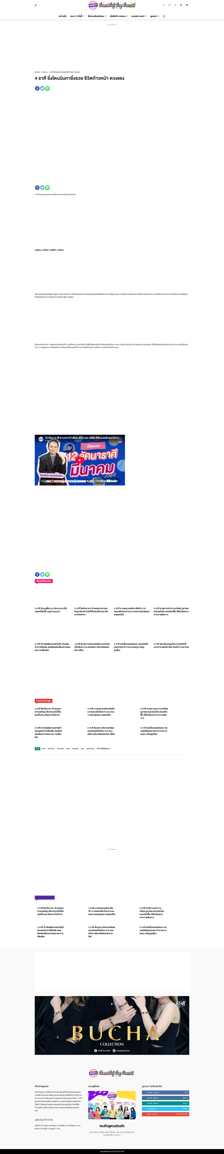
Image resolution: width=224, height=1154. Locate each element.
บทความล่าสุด (43, 701)
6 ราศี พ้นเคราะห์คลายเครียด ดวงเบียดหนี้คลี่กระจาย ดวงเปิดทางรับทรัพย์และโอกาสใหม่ (92, 647)
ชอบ (186, 1092)
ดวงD (39, 347)
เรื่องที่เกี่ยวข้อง (43, 581)
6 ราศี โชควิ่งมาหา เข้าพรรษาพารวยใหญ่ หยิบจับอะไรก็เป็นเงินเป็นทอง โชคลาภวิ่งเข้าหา (91, 611)
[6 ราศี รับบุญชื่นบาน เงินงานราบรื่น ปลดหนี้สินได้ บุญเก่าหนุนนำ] (53, 595)
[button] (164, 16)
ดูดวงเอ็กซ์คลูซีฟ (44, 897)
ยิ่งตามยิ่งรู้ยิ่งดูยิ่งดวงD (103, 748)
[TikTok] (175, 5)
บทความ (44, 72)
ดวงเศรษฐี (75, 748)
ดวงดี (68, 748)
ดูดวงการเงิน (90, 748)
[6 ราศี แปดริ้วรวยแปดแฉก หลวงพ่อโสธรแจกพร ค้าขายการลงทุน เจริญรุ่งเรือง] (132, 631)
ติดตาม (185, 1098)
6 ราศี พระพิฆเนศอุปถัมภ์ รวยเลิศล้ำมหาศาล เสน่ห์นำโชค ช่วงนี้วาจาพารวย (171, 645)
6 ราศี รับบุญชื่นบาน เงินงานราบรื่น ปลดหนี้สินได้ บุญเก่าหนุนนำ (51, 610)
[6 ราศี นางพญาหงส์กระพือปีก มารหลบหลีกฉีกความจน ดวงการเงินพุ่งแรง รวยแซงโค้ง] (132, 595)
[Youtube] (187, 5)
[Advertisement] (112, 45)
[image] (112, 1105)
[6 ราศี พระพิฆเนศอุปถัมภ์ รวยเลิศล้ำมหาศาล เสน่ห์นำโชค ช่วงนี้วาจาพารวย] (171, 631)
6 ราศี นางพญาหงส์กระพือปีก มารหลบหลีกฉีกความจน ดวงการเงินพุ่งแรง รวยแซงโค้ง (132, 611)
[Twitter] (181, 5)
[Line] (47, 88)
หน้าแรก (37, 72)
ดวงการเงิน (60, 748)
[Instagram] (169, 5)
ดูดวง (82, 748)
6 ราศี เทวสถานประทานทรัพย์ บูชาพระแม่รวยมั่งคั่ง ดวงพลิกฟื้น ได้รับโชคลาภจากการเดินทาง (171, 611)
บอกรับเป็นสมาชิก (181, 1114)
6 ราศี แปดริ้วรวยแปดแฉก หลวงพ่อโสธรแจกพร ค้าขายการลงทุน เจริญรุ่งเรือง (131, 647)
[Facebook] (163, 5)
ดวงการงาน (51, 748)
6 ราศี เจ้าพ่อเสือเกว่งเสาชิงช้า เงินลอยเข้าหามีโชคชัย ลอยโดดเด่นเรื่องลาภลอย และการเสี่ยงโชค (52, 647)
